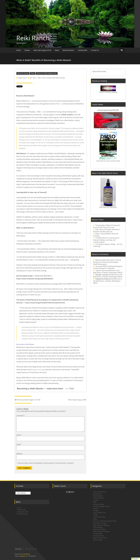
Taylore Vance (22, 78)
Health (95, 515)
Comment (20, 416)
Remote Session (68, 50)
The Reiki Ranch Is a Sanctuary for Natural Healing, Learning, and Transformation (106, 240)
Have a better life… (99, 513)
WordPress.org (22, 514)
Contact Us (95, 50)
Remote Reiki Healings (101, 531)
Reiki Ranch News (99, 529)
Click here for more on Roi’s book (108, 161)
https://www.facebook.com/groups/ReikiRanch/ (34, 279)
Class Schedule (98, 498)
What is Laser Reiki (100, 538)
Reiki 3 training (46, 78)
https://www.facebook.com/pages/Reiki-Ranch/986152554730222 (58, 284)
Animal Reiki (97, 494)
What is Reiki (97, 540)
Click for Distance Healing (108, 92)
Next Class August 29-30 (42, 50)
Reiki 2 (40, 78)
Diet (94, 502)
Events (95, 508)
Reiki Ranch (33, 38)
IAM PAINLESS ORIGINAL (108, 207)
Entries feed (21, 510)
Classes (27, 50)
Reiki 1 (35, 78)
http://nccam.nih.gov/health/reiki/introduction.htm (45, 303)
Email (18, 444)
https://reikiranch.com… (55, 289)
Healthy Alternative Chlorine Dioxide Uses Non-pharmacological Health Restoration (107, 262)
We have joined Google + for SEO (28, 400)
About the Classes (22, 73)
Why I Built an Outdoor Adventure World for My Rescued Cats (106, 230)
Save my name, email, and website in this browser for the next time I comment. (46, 463)
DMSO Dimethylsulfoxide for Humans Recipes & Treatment (108, 267)
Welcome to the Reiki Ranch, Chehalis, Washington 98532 (107, 271)
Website (19, 454)
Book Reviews (98, 496)
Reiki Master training (58, 78)
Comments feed (22, 512)
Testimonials (82, 50)
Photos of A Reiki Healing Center (47, 73)
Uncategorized (98, 536)
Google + (96, 511)
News (57, 50)
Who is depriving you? (76, 400)
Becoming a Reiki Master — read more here (39, 388)
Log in (19, 508)
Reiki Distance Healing (101, 525)
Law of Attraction (99, 517)
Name (19, 435)
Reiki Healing (97, 527)
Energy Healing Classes (101, 506)
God (30, 78)
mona (97, 266)
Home (18, 50)
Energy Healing (98, 504)
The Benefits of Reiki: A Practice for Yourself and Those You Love (106, 226)
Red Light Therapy (99, 523)
